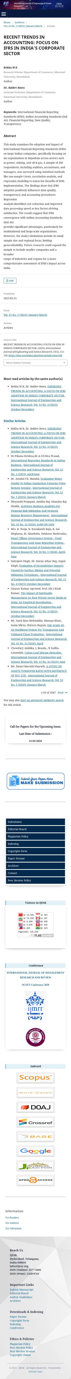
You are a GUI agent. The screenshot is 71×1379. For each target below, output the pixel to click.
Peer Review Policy (19, 880)
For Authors (12, 1222)
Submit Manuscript (21, 1289)
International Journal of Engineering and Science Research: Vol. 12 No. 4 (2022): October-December (36, 611)
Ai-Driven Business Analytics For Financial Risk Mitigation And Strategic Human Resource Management (35, 510)
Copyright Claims (20, 1355)
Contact (12, 873)
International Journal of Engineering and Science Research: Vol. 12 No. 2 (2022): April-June (37, 469)
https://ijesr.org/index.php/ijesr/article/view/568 (35, 355)
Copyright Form (17, 851)
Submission (15, 822)
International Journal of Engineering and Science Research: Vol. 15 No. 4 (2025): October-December (38, 579)
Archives (19, 22)
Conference (17, 1328)
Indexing (13, 843)
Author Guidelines (21, 1297)
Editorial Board (17, 829)
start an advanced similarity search (42, 700)
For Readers (12, 1217)
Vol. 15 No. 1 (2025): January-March (23, 26)
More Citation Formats (18, 362)
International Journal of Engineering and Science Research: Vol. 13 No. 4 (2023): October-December (36, 404)
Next (61, 692)
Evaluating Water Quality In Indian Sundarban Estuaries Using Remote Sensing (38, 483)
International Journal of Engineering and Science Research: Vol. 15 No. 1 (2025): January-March (37, 492)
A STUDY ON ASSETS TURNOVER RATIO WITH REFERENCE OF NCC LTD (39, 671)
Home (7, 22)
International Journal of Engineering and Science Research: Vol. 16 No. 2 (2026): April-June (38, 552)
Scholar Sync (35, 1371)
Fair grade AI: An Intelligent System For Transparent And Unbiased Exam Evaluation (37, 629)
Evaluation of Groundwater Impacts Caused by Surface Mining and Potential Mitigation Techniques (37, 570)
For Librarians (13, 1228)
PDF (11, 280)
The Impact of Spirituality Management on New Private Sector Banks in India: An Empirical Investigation (38, 597)
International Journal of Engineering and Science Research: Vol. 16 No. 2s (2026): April (39, 639)
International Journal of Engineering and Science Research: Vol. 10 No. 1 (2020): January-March (37, 680)
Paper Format (16, 858)
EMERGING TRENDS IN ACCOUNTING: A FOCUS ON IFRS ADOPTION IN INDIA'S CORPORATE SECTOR (38, 391)
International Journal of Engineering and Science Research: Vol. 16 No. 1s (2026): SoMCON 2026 (39, 520)
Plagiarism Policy (18, 836)
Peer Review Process (22, 1351)
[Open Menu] (3, 14)
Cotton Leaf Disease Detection (43, 652)
